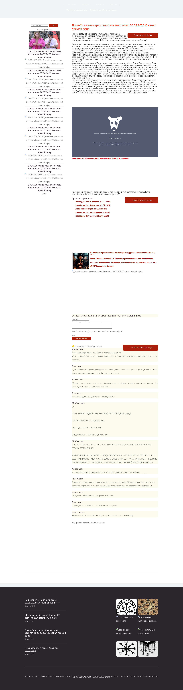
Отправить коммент (81, 338)
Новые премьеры (44, 29)
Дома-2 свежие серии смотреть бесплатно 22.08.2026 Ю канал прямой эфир (45, 633)
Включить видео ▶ (143, 35)
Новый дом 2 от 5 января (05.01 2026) (92, 216)
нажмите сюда (105, 158)
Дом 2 (44, 193)
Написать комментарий (141, 200)
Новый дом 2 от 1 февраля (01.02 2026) (92, 205)
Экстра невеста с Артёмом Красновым (91, 10)
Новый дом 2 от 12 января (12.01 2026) (92, 212)
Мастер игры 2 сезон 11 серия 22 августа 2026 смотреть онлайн (42, 616)
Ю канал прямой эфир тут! (140, 347)
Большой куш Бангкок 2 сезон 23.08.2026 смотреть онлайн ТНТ (42, 601)
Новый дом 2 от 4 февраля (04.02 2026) (92, 202)
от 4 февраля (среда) (99, 192)
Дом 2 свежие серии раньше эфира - (91, 209)
